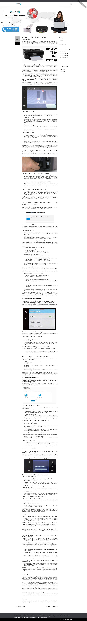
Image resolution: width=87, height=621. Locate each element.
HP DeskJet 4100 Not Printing (64, 46)
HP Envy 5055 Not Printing (64, 51)
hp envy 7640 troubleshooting (35, 602)
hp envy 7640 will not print (44, 602)
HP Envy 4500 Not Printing (64, 59)
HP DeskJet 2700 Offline (64, 66)
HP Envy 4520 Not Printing (30, 200)
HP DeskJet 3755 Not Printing (34, 377)
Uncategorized (62, 73)
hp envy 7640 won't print (52, 602)
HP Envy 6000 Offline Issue (64, 61)
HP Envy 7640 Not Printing (64, 55)
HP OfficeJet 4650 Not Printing (65, 49)
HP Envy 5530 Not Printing (52, 606)
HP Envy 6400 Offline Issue (64, 64)
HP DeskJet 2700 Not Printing (31, 448)
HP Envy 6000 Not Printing (36, 298)
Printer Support (27, 39)
